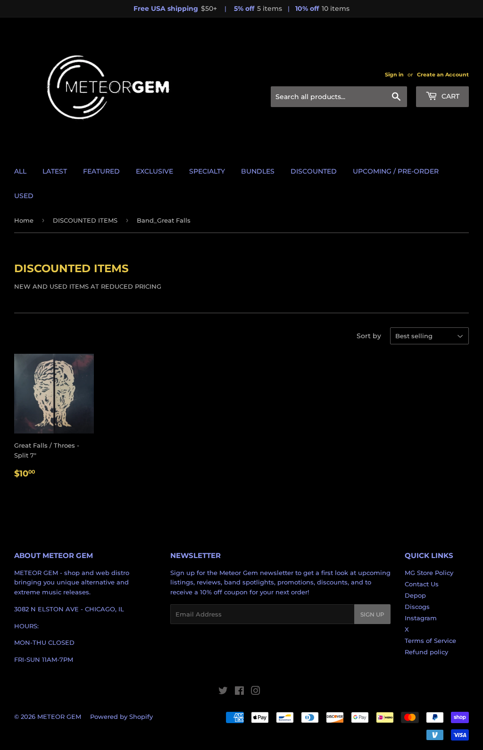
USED (23, 196)
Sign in (394, 74)
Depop (415, 595)
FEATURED (101, 171)
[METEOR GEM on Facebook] (239, 692)
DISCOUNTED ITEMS (85, 220)
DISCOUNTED (314, 171)
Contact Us (422, 584)
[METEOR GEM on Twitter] (223, 692)
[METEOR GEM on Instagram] (255, 692)
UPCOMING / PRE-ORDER (396, 171)
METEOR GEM (59, 716)
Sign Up (372, 614)
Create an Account (443, 74)
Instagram (421, 618)
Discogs (417, 606)
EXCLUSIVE (154, 171)
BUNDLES (258, 171)
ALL (20, 171)
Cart (449, 96)
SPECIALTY (207, 171)
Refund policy (426, 652)
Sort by (369, 336)
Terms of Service (430, 640)
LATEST (54, 171)
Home (23, 220)
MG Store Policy (429, 572)
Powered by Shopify (121, 716)
